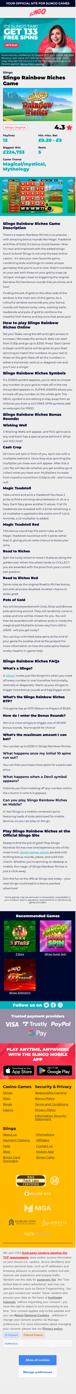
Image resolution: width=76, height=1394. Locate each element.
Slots (6, 1098)
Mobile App (45, 1152)
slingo (10, 675)
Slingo (8, 1093)
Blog (6, 1152)
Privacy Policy (45, 1110)
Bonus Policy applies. (32, 63)
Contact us (44, 1146)
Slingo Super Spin (55, 954)
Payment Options (16, 1140)
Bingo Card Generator (11, 1159)
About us (10, 1135)
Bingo (7, 1104)
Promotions (45, 1135)
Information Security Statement (50, 1117)
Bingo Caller (45, 1157)
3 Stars (20, 954)
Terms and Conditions (51, 1104)
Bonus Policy (45, 1098)
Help (6, 1146)
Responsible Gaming (51, 1093)
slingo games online (34, 852)
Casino (8, 1110)
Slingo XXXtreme (19, 992)
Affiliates (42, 1140)
